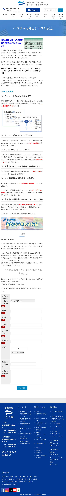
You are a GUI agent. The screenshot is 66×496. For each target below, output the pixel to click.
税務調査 (38, 432)
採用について (54, 443)
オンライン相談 (61, 16)
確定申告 (38, 448)
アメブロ (54, 431)
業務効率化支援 (25, 444)
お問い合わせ (34, 10)
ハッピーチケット (57, 436)
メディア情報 (56, 424)
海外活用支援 (24, 441)
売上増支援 (23, 439)
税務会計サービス (25, 411)
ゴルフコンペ (56, 434)
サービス (13, 15)
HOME (5, 14)
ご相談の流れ (21, 15)
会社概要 (37, 15)
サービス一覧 (22, 407)
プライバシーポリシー (57, 457)
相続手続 (38, 450)
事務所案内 (53, 407)
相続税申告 (39, 453)
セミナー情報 (54, 440)
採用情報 (45, 15)
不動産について (54, 445)
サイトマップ (54, 465)
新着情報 (52, 452)
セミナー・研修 (29, 16)
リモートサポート (53, 16)
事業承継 (38, 430)
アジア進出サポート (41, 439)
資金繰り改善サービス (41, 427)
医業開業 (38, 411)
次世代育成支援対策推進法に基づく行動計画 (57, 418)
